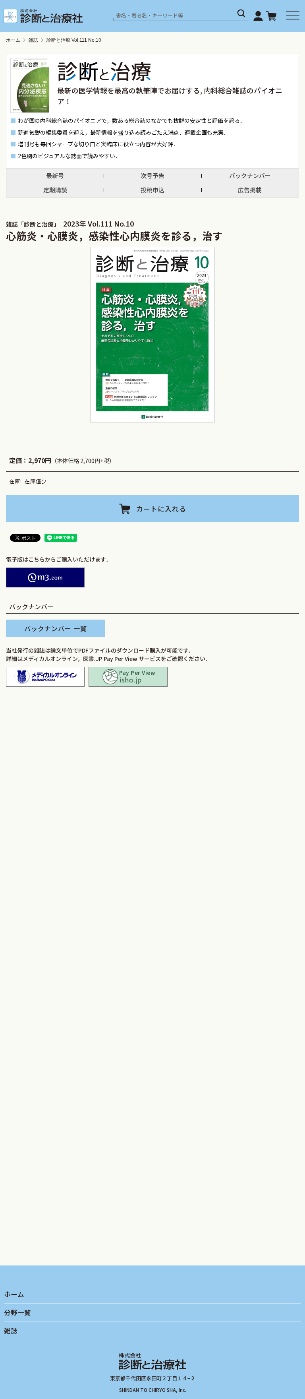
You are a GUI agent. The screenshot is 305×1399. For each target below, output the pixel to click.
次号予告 (152, 175)
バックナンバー (250, 175)
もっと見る (156, 903)
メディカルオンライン (45, 676)
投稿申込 (152, 190)
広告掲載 (250, 190)
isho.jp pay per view (128, 676)
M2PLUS (45, 577)
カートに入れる (161, 508)
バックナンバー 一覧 (55, 628)
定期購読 (55, 190)
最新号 (55, 175)
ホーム (13, 40)
